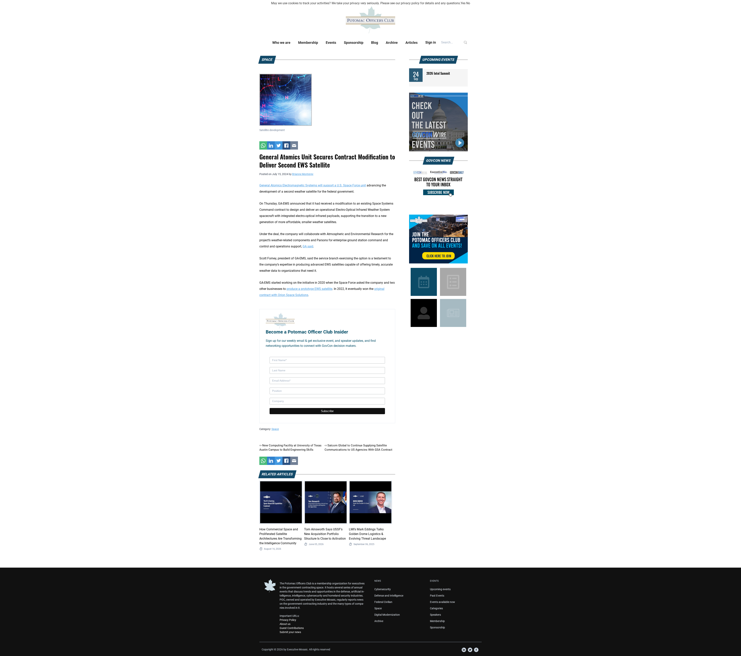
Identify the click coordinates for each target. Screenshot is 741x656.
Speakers (435, 614)
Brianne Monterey (302, 174)
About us (285, 624)
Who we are (281, 43)
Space (275, 429)
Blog (374, 43)
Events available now (442, 602)
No (468, 3)
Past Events (437, 595)
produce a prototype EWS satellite (309, 289)
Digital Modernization (387, 614)
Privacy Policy (288, 619)
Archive (392, 43)
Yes (463, 3)
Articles (411, 43)
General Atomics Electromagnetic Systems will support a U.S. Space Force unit (312, 185)
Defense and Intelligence (388, 595)
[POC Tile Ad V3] (438, 239)
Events (331, 43)
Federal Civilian (383, 602)
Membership (308, 43)
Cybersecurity (382, 589)
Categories (436, 608)
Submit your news (290, 632)
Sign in (430, 42)
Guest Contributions (292, 628)
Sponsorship (353, 43)
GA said (308, 246)
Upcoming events (440, 589)
